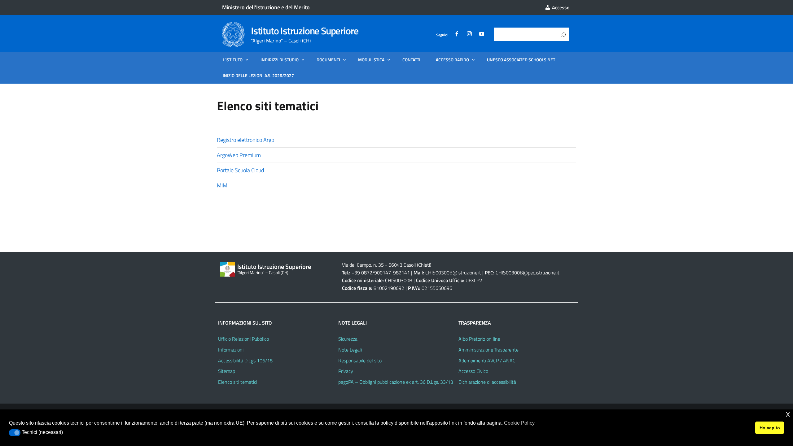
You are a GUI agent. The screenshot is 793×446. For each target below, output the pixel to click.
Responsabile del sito (360, 360)
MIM (222, 185)
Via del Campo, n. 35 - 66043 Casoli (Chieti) (386, 265)
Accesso (560, 7)
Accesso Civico (473, 371)
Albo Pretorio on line (479, 339)
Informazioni (230, 349)
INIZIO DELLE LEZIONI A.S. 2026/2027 (258, 75)
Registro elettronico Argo (245, 140)
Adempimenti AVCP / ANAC (486, 360)
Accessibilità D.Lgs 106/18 (245, 360)
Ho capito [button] (770, 427)
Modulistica (371, 60)
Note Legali (350, 349)
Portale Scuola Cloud (240, 170)
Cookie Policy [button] (519, 423)
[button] (14, 432)
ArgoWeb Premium (239, 155)
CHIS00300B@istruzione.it (453, 272)
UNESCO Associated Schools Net (521, 60)
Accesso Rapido (452, 60)
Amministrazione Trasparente (488, 349)
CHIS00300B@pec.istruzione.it (527, 272)
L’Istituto (233, 60)
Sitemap (226, 371)
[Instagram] (469, 35)
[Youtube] (482, 35)
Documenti (328, 60)
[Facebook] (457, 35)
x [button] (788, 414)
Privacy (345, 371)
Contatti (411, 60)
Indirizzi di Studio (280, 60)
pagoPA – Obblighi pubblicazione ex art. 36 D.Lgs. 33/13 (395, 382)
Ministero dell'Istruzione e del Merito (266, 7)
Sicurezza (347, 339)
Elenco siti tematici (237, 382)
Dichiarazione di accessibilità (487, 382)
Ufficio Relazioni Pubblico (243, 339)
